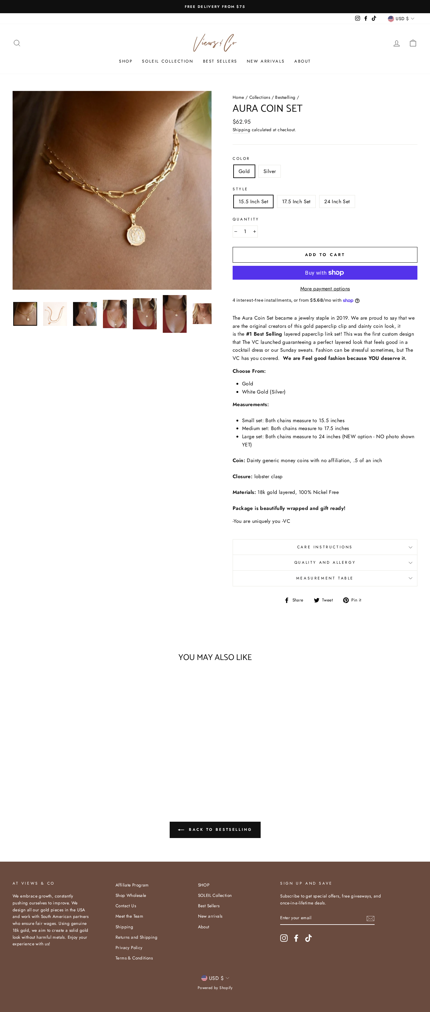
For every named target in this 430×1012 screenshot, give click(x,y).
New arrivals (266, 61)
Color (241, 158)
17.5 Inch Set (296, 201)
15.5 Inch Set (253, 201)
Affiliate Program (132, 885)
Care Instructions (325, 547)
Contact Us (126, 906)
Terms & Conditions (134, 958)
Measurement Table (325, 578)
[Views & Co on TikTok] (308, 938)
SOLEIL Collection (167, 61)
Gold (244, 171)
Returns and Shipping (136, 937)
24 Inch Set (337, 201)
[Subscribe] (370, 918)
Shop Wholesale (131, 895)
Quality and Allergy (325, 562)
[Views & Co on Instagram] (284, 938)
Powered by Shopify (215, 988)
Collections (259, 97)
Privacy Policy (129, 947)
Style (240, 189)
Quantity (246, 219)
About (302, 61)
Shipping (241, 129)
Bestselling (285, 97)
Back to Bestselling (219, 829)
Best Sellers (220, 61)
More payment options (325, 288)
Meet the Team (129, 916)
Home (238, 97)
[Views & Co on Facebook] (296, 938)
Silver (269, 171)
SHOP (126, 61)
